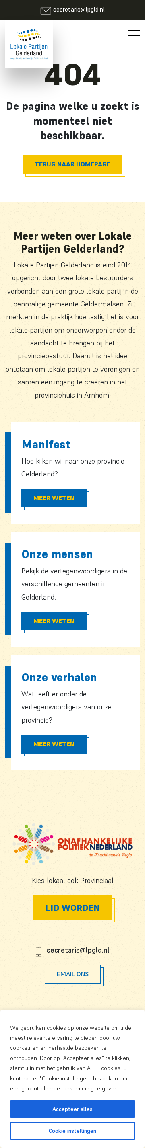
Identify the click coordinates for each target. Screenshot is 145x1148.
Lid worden (72, 907)
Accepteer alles (72, 1109)
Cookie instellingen (72, 1130)
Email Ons (73, 974)
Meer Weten (54, 498)
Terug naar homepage (72, 164)
